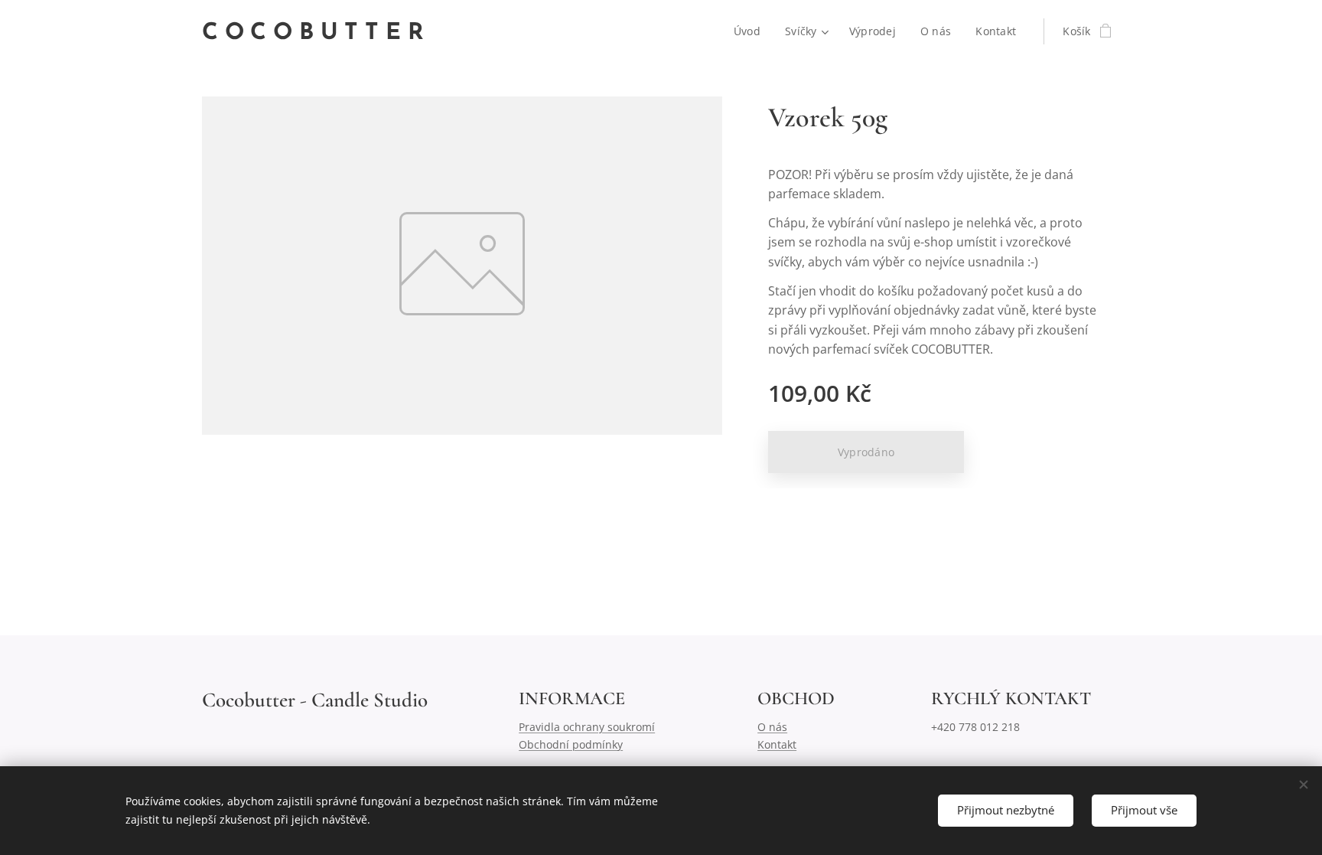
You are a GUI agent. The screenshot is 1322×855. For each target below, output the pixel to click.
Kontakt (776, 744)
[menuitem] (751, 31)
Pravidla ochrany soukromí (587, 727)
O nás (772, 727)
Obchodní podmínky (571, 744)
